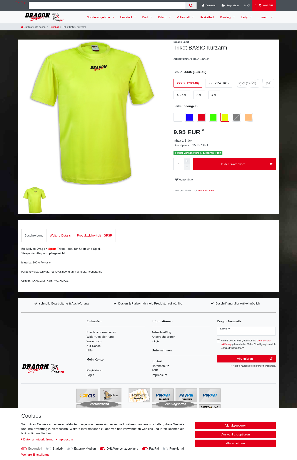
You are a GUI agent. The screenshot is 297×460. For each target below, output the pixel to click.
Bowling (226, 17)
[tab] (34, 235)
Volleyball (183, 17)
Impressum (159, 375)
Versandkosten (205, 190)
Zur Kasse (94, 345)
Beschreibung (34, 235)
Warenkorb (94, 341)
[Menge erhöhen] (187, 161)
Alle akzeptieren (236, 425)
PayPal (154, 448)
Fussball (126, 17)
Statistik (58, 448)
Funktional (176, 448)
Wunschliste (185, 179)
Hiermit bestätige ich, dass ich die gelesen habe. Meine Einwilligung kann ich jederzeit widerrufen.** (248, 344)
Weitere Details (60, 235)
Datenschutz (160, 365)
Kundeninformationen (101, 332)
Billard (162, 17)
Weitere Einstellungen (36, 454)
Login (90, 375)
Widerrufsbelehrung (100, 336)
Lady (245, 17)
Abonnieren (245, 358)
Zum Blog (20, 2)
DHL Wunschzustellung (122, 448)
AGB (155, 370)
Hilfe (90, 350)
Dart (145, 17)
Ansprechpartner (163, 336)
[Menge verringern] (187, 167)
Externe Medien (85, 448)
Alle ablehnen (235, 443)
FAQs (155, 341)
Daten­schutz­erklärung (38, 439)
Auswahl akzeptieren (235, 434)
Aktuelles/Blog (161, 332)
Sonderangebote (99, 17)
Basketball (207, 17)
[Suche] (191, 5)
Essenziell (35, 448)
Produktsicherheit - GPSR (94, 235)
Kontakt (157, 361)
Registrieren (95, 370)
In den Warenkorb (233, 164)
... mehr (263, 17)
